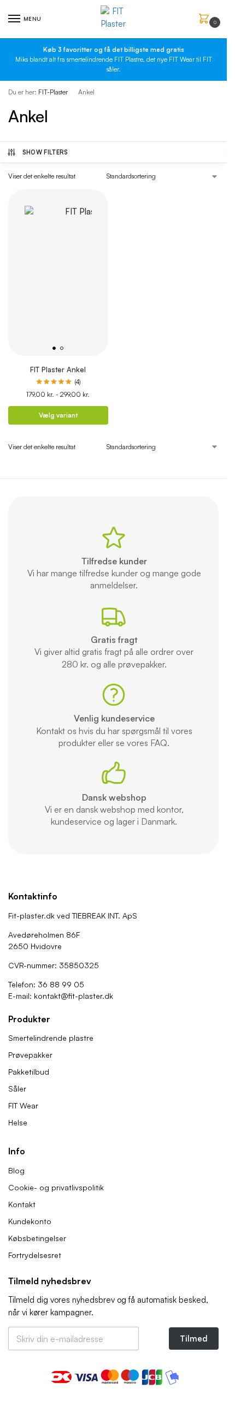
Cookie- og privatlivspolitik (56, 1187)
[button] (206, 19)
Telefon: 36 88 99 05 (46, 984)
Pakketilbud (28, 1071)
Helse (17, 1122)
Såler (17, 1088)
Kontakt (22, 1204)
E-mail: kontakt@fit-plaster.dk (60, 995)
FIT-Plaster (53, 92)
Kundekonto (29, 1221)
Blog (16, 1170)
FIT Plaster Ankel (58, 369)
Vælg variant (58, 415)
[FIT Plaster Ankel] (58, 272)
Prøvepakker (30, 1054)
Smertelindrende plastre (50, 1037)
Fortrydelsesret (34, 1255)
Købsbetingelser (37, 1238)
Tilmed (194, 1338)
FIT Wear (23, 1105)
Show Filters (45, 152)
